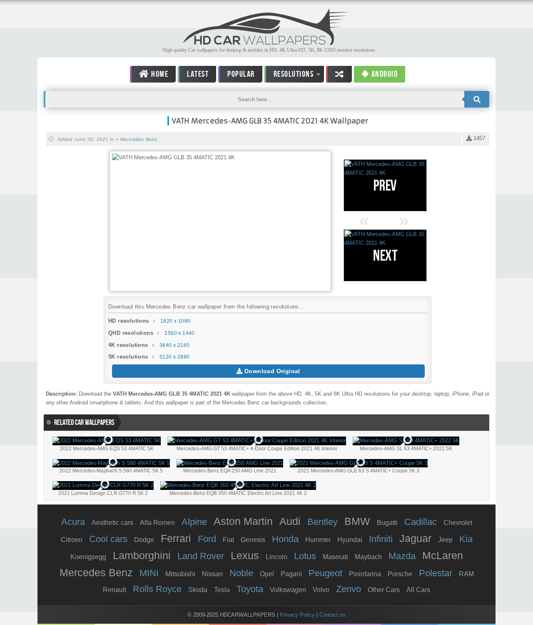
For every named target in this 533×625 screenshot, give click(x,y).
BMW (357, 521)
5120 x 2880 (174, 357)
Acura (73, 522)
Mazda (402, 556)
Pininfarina (365, 573)
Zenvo (348, 589)
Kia (466, 539)
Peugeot (325, 573)
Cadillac (420, 522)
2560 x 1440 (179, 333)
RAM (466, 573)
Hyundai (349, 539)
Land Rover (200, 556)
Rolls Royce (157, 589)
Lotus (305, 556)
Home (159, 74)
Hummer (318, 539)
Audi (290, 521)
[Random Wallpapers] (339, 74)
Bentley (322, 522)
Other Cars (384, 589)
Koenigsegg (88, 556)
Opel (267, 573)
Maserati (335, 556)
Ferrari (176, 538)
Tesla (222, 589)
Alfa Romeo (157, 522)
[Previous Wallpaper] (385, 185)
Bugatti (387, 522)
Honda (285, 539)
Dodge (144, 539)
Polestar (435, 573)
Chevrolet (457, 522)
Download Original (271, 371)
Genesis (253, 539)
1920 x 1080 (175, 321)
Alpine (194, 522)
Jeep (445, 539)
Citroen (71, 539)
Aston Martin (243, 521)
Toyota (250, 589)
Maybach (368, 556)
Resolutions (289, 75)
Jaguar (415, 538)
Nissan (212, 573)
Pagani (291, 573)
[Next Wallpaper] (385, 255)
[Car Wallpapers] (266, 42)
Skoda (197, 589)
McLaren (442, 555)
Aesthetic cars (112, 522)
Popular (241, 74)
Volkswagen (288, 589)
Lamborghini (142, 555)
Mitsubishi (180, 573)
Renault (114, 589)
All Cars (418, 589)
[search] (476, 99)
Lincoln (276, 556)
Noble (241, 573)
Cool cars (108, 539)
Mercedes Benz (139, 139)
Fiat (228, 539)
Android (383, 74)
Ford (207, 539)
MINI (149, 573)
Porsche (400, 573)
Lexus (245, 555)
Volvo (321, 589)
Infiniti (381, 539)
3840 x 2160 (174, 345)
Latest (198, 74)
